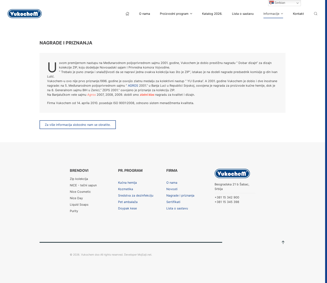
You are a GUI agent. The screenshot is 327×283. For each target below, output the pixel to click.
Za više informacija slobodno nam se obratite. (78, 125)
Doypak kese (127, 208)
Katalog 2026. (212, 14)
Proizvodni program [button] (174, 14)
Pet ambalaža (128, 202)
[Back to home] (25, 13)
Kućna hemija (127, 182)
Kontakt (298, 14)
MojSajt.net (144, 254)
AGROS (133, 85)
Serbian (279, 2)
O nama (144, 14)
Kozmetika (125, 189)
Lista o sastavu (243, 14)
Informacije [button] (271, 14)
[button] (316, 13)
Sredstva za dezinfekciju (135, 195)
